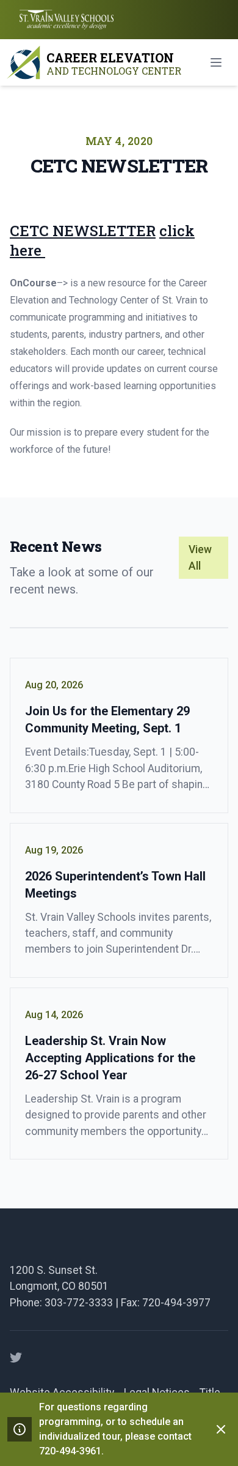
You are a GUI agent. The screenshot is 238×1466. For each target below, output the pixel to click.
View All (200, 557)
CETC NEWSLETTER (83, 230)
